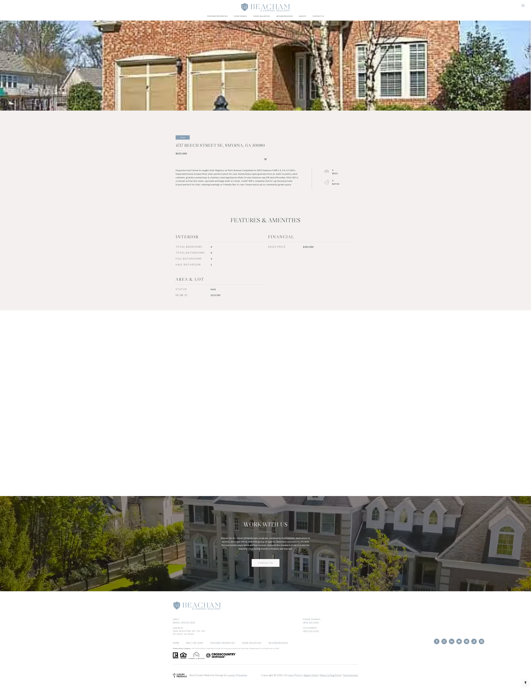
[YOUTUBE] (459, 641)
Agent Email (311, 675)
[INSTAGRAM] (444, 641)
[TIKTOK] (474, 641)
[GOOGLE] (481, 641)
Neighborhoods (284, 16)
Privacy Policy (293, 675)
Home (176, 643)
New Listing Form (330, 675)
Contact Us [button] (265, 563)
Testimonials (350, 675)
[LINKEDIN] (451, 641)
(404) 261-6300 (311, 622)
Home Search (240, 16)
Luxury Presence (237, 675)
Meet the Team (194, 643)
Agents (302, 16)
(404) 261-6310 (311, 631)
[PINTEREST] (466, 641)
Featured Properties (217, 16)
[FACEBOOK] (436, 641)
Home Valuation (261, 16)
